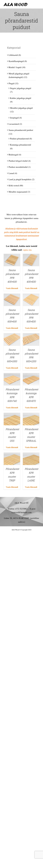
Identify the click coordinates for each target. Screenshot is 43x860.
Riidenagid (13, 154)
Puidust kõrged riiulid (18, 160)
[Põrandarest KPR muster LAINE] (31, 454)
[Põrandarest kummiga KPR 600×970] (31, 374)
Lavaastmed (14, 123)
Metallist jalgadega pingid (21, 107)
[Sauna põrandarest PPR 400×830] (31, 255)
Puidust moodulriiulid (18, 166)
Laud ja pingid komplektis (20, 179)
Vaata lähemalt (12, 288)
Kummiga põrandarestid (20, 144)
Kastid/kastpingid (16, 61)
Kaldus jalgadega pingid (20, 98)
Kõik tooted (14, 185)
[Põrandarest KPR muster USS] (12, 414)
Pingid (11, 83)
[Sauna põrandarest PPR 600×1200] (31, 335)
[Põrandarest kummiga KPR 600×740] (12, 374)
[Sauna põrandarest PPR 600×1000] (12, 335)
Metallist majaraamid (18, 191)
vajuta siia (27, 249)
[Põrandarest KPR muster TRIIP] (12, 454)
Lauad (11, 173)
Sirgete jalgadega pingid (20, 88)
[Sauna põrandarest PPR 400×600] (12, 255)
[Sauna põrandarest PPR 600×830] (31, 295)
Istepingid (14, 117)
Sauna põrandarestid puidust (21, 130)
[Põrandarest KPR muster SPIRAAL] (31, 414)
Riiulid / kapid (15, 67)
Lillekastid (13, 55)
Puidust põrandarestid (19, 138)
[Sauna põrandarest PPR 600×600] (12, 295)
